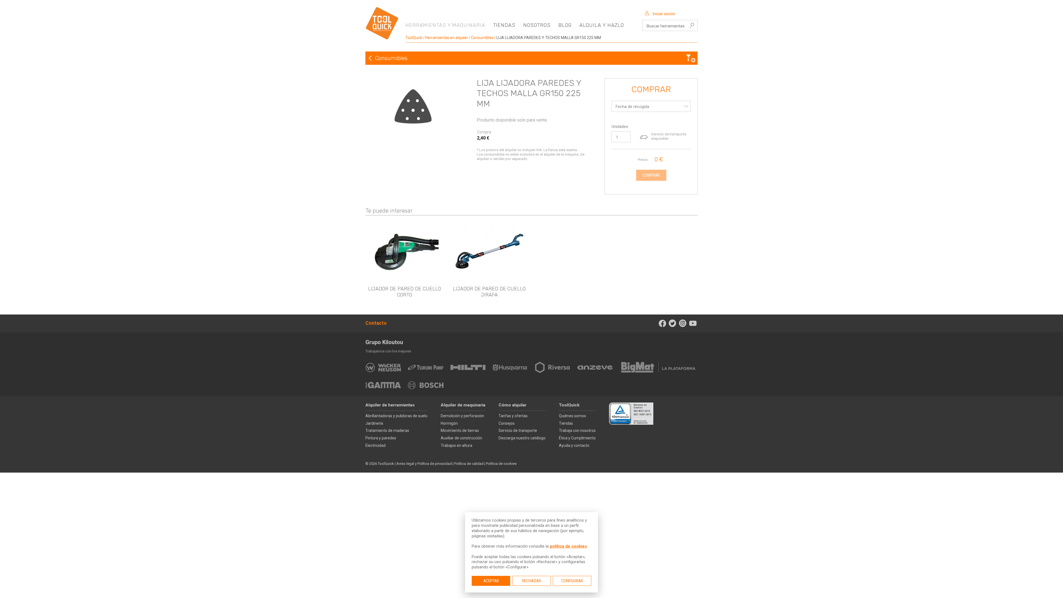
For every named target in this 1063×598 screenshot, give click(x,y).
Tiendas (504, 25)
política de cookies (568, 546)
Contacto (376, 323)
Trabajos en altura (456, 445)
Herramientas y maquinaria (445, 25)
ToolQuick (413, 37)
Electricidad (375, 445)
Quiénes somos (572, 416)
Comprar (651, 89)
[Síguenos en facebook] (662, 323)
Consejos (507, 423)
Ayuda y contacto (574, 445)
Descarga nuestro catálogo (522, 438)
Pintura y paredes (380, 438)
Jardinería (374, 423)
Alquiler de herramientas (390, 405)
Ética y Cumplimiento (577, 438)
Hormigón (449, 423)
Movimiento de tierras (460, 430)
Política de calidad (469, 464)
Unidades (620, 126)
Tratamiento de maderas (387, 430)
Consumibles (482, 37)
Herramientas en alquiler (446, 37)
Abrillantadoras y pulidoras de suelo (396, 416)
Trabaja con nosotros (577, 430)
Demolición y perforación (462, 416)
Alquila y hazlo (601, 25)
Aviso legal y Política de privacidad (424, 464)
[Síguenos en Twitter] (672, 323)
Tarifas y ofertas (513, 416)
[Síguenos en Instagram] (683, 323)
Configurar (572, 580)
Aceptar (491, 580)
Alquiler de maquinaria (463, 405)
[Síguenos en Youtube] (693, 323)
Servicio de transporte (518, 430)
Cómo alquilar (513, 405)
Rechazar (531, 580)
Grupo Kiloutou (384, 342)
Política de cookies (501, 464)
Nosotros (537, 25)
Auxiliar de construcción (461, 438)
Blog (565, 25)
